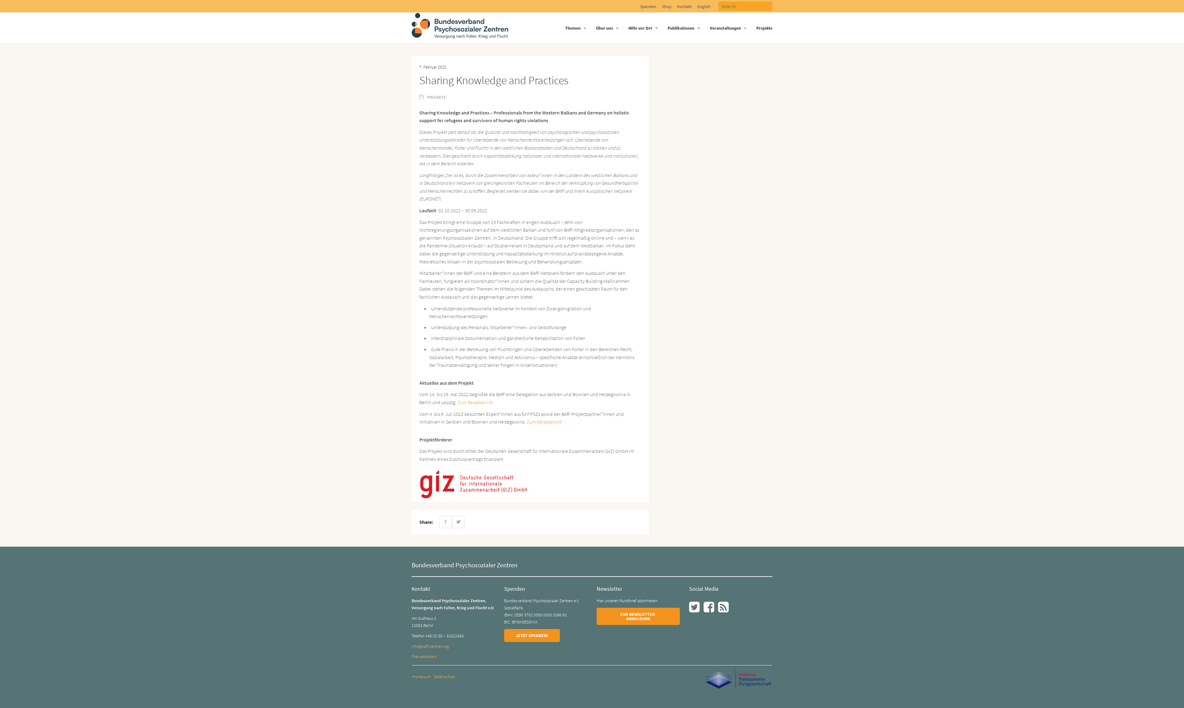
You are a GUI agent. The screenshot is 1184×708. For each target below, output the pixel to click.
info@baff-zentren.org (430, 646)
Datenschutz (444, 676)
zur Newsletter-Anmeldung (638, 616)
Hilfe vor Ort (640, 28)
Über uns (604, 28)
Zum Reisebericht (475, 402)
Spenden (648, 6)
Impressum (421, 676)
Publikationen (681, 28)
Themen (573, 28)
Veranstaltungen (725, 28)
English (704, 6)
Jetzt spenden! (532, 635)
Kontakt (684, 6)
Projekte (764, 28)
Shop (667, 6)
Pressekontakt (424, 656)
